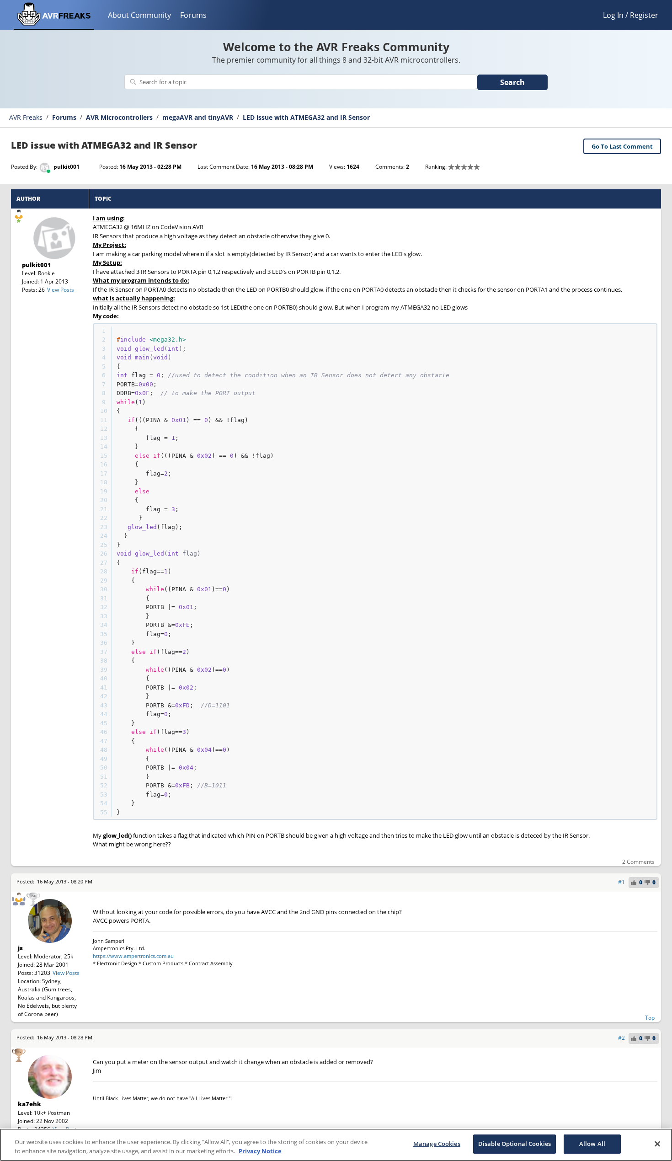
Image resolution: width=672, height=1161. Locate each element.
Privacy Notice (260, 1151)
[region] (336, 1145)
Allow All (592, 1144)
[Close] (657, 1144)
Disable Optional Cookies (514, 1144)
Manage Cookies (436, 1144)
